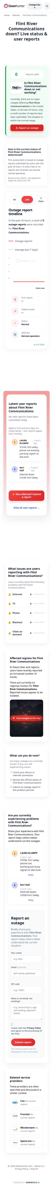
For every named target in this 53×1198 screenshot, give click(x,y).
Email (18, 967)
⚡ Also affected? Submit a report (26, 496)
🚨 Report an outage (26, 127)
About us (39, 1166)
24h (27, 199)
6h (14, 199)
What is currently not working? (21, 1000)
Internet (16, 15)
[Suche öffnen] (47, 6)
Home (7, 15)
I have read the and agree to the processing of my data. (26, 1031)
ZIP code (15, 984)
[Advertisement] (26, 53)
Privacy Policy (34, 1028)
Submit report (23, 1042)
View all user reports (27, 508)
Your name (16, 952)
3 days (41, 199)
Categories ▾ (34, 6)
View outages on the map (28, 718)
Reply (30, 874)
